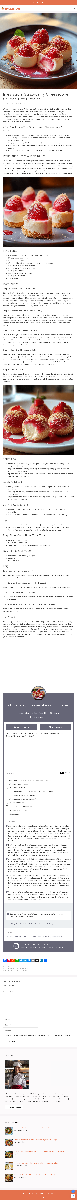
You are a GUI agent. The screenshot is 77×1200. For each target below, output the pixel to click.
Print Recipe (23, 727)
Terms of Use (33, 1193)
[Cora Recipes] (11, 8)
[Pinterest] (42, 2)
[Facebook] (34, 2)
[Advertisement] (38, 755)
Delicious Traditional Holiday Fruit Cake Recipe (19, 971)
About (24, 1193)
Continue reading (14, 1107)
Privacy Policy (44, 1193)
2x (66, 773)
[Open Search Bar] (68, 8)
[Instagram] (38, 2)
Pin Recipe (57, 727)
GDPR (53, 1193)
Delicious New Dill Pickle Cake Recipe (17, 968)
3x (69, 773)
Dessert (7, 966)
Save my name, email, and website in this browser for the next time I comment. (38, 1035)
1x (61, 773)
